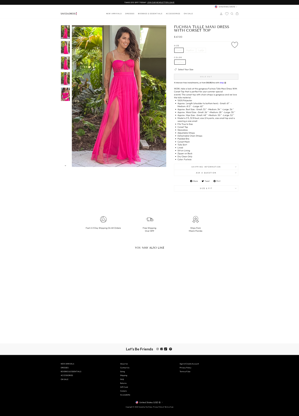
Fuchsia (180, 62)
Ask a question (206, 173)
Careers (123, 391)
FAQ (122, 379)
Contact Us (124, 368)
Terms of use (169, 407)
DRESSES (130, 14)
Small (179, 50)
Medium (190, 50)
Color (178, 57)
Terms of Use (185, 371)
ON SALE (188, 14)
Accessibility (125, 395)
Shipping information (206, 167)
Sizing (122, 371)
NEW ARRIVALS (114, 14)
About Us (124, 364)
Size (176, 46)
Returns (123, 383)
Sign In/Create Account (189, 364)
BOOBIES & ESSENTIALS (150, 14)
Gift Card (124, 387)
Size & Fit (206, 188)
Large (201, 50)
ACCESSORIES (173, 14)
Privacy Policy (185, 368)
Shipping (123, 375)
